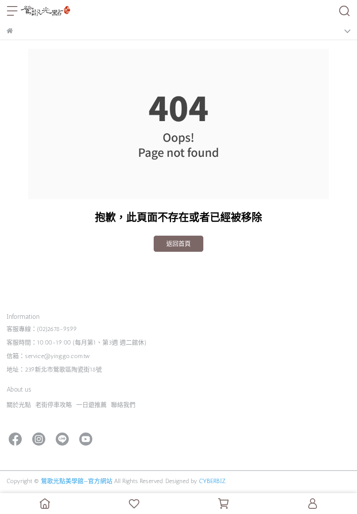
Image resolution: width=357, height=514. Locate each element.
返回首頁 (178, 243)
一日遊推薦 (91, 405)
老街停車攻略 (53, 405)
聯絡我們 (123, 405)
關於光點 (19, 405)
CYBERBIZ (212, 481)
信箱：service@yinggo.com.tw (48, 356)
